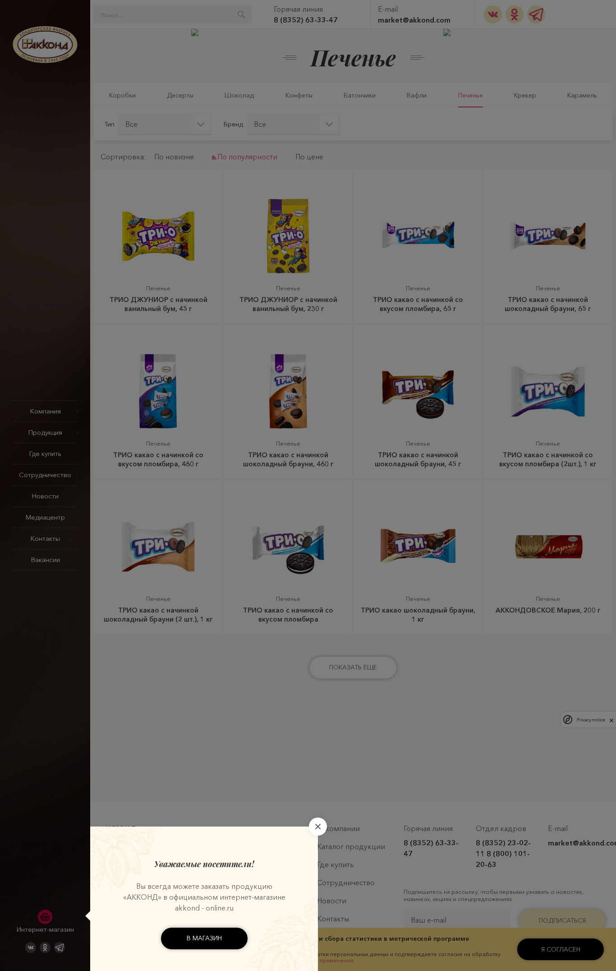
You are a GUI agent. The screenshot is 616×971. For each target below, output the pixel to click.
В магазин (204, 938)
